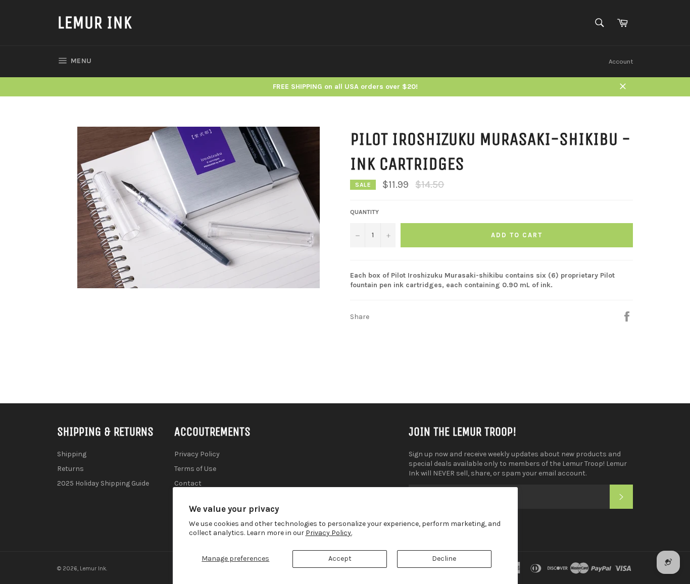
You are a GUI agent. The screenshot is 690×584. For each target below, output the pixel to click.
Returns (70, 468)
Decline (444, 558)
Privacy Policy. (329, 532)
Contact (188, 483)
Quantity (364, 212)
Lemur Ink (94, 22)
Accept (340, 558)
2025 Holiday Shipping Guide (103, 483)
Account (621, 61)
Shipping (71, 454)
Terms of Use (195, 468)
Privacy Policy (197, 454)
